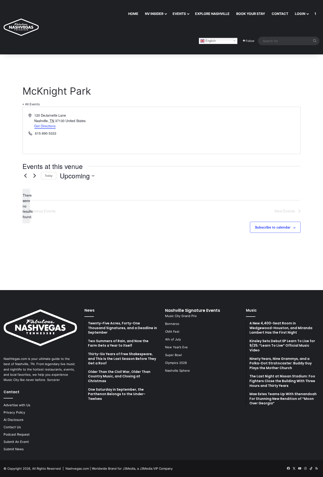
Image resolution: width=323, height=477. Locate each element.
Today (48, 175)
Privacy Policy (14, 412)
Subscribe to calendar (272, 227)
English (210, 40)
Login (300, 14)
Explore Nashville (212, 14)
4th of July (173, 339)
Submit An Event (16, 442)
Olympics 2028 (176, 363)
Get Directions (45, 126)
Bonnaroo (172, 324)
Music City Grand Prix (181, 316)
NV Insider (154, 14)
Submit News (14, 449)
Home (133, 14)
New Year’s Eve (176, 347)
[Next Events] (34, 176)
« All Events (31, 104)
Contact (280, 14)
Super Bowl (173, 355)
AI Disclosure (13, 420)
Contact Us (12, 427)
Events (179, 14)
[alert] (26, 206)
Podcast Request (17, 434)
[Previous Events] (25, 176)
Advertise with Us (17, 405)
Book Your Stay (250, 14)
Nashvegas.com (77, 468)
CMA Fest (172, 331)
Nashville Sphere (177, 370)
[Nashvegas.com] (21, 27)
